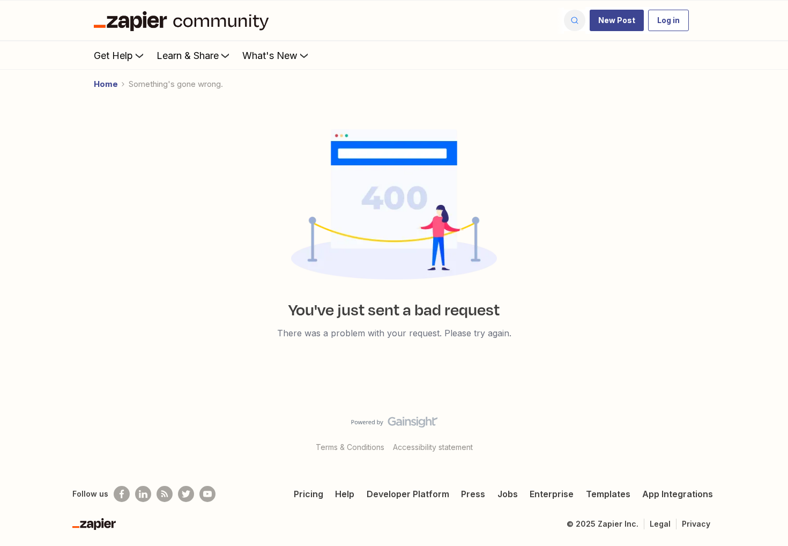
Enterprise (552, 494)
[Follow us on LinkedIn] (143, 494)
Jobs (507, 494)
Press (473, 494)
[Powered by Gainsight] (394, 425)
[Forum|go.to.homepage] (184, 20)
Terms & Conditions (350, 447)
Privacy (696, 523)
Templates (608, 494)
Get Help (113, 55)
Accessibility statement (433, 447)
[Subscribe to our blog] (165, 494)
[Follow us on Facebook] (122, 494)
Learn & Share (188, 55)
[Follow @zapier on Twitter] (186, 494)
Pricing (308, 494)
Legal (660, 523)
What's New (270, 55)
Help (344, 494)
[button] (617, 20)
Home (106, 84)
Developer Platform (408, 494)
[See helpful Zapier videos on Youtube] (207, 494)
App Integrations (677, 494)
